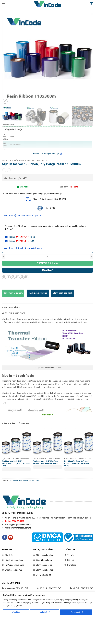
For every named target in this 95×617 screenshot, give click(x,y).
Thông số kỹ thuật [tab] (17, 313)
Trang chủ (6, 160)
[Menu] (3, 4)
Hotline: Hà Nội (22, 237)
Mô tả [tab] (4, 313)
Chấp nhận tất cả (76, 612)
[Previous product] (9, 170)
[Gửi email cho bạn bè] (17, 277)
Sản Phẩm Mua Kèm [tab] (13, 293)
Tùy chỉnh (16, 612)
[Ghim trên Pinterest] (22, 277)
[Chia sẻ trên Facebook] (9, 277)
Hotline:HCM (21, 241)
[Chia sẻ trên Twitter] (13, 277)
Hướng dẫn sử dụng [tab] (38, 293)
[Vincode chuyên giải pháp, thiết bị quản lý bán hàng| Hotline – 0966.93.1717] (47, 4)
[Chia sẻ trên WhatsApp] (4, 277)
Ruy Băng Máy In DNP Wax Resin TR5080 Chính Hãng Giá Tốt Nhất (46, 462)
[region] (47, 604)
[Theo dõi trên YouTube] (10, 537)
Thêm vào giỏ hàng (47, 263)
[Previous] (7, 52)
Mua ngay (47, 270)
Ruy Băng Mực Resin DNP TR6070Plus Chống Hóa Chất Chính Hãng (16, 463)
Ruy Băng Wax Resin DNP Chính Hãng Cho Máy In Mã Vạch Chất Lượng (76, 463)
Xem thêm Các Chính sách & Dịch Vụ (22, 215)
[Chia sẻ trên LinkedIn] (26, 277)
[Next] (88, 52)
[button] (5, 101)
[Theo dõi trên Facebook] (4, 537)
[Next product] (4, 170)
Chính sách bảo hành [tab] (62, 293)
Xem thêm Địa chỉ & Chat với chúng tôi (23, 248)
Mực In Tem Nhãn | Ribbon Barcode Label (32, 160)
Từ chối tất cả (44, 612)
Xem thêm (46, 415)
